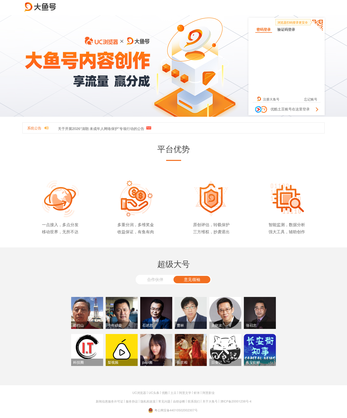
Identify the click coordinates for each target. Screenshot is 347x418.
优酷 (165, 392)
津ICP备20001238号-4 (235, 401)
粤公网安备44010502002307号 (176, 410)
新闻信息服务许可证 (109, 401)
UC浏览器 (139, 392)
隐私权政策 (148, 401)
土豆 (173, 392)
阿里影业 (208, 392)
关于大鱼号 (210, 401)
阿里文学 (185, 392)
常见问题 (164, 401)
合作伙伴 (155, 279)
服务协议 (132, 401)
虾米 (197, 392)
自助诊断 (179, 401)
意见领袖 (192, 279)
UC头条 (154, 392)
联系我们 (194, 401)
